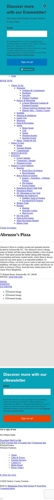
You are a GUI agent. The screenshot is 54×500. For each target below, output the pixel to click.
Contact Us (16, 462)
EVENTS (15, 155)
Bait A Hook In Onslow (27, 175)
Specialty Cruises (29, 210)
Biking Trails (22, 223)
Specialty (26, 95)
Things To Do (17, 85)
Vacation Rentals (24, 148)
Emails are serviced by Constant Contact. (21, 55)
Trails (13, 76)
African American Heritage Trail (36, 108)
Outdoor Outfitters (30, 98)
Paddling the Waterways (27, 195)
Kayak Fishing (28, 185)
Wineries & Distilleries (26, 115)
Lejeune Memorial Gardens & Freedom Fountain (35, 104)
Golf (24, 130)
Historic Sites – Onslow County (36, 110)
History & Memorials (26, 100)
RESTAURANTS (19, 153)
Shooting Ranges (29, 135)
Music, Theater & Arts (26, 140)
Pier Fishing (27, 183)
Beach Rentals (28, 173)
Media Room (17, 465)
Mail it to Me (15, 440)
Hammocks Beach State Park (29, 188)
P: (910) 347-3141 (8, 475)
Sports (19, 125)
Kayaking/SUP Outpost (32, 200)
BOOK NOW (6, 81)
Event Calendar (23, 158)
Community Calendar (26, 160)
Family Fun (22, 118)
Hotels (19, 145)
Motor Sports (28, 128)
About (14, 455)
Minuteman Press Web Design (21, 486)
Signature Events (24, 163)
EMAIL (3, 281)
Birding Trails (23, 203)
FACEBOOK (6, 286)
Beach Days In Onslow (32, 170)
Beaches (20, 168)
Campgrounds (23, 150)
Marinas (25, 208)
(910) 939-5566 (15, 277)
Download (4, 440)
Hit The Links (23, 215)
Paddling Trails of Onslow (33, 198)
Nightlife (20, 113)
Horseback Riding (25, 190)
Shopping (21, 88)
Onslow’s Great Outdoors (22, 165)
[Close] (44, 6)
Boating (20, 205)
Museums (21, 120)
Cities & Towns (18, 457)
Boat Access (27, 213)
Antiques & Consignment (33, 90)
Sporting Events (29, 138)
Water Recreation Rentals (28, 220)
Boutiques (26, 93)
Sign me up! (27, 418)
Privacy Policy (17, 467)
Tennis (25, 133)
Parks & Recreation (25, 123)
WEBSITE (5, 284)
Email (6, 386)
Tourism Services (18, 460)
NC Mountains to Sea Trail (28, 193)
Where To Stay (17, 143)
